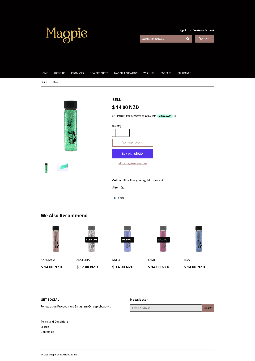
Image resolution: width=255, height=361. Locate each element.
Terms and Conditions (54, 321)
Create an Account (203, 30)
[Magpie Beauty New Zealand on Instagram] (129, 344)
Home (44, 73)
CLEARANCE (184, 73)
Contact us (47, 332)
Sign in (183, 30)
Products (77, 73)
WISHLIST (149, 73)
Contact (166, 73)
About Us (59, 73)
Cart (207, 38)
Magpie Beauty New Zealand (63, 354)
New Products (99, 73)
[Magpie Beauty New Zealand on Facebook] (124, 344)
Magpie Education (126, 73)
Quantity (116, 126)
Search (45, 327)
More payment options (132, 163)
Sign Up (208, 308)
